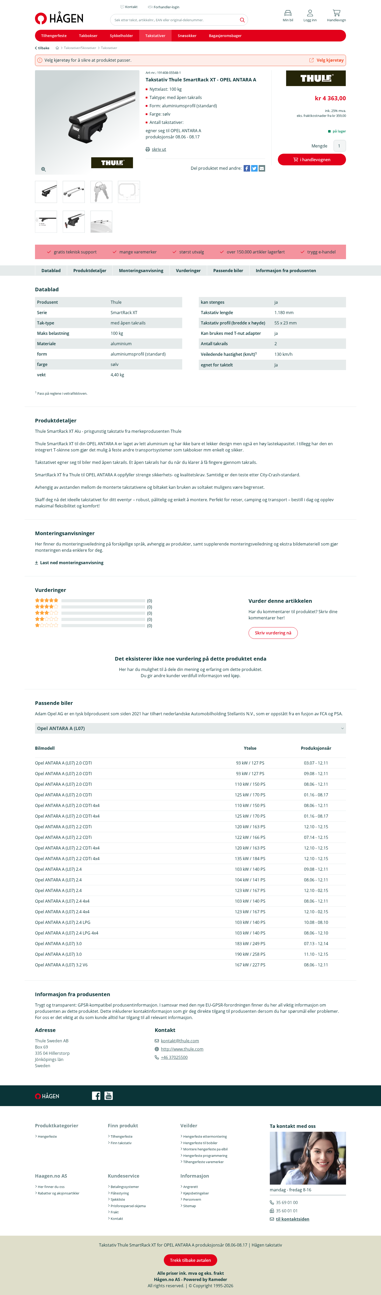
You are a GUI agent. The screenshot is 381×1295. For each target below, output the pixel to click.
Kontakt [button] (131, 6)
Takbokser (88, 35)
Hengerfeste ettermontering (205, 1136)
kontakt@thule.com (180, 1041)
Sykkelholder (121, 35)
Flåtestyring (120, 1193)
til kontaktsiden (292, 1219)
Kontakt (117, 1218)
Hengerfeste (47, 1136)
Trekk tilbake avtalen (190, 1260)
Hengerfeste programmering (205, 1155)
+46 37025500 (174, 1057)
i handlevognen (315, 159)
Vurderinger (188, 270)
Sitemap (189, 1206)
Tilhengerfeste (54, 35)
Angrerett (190, 1186)
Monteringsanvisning (141, 270)
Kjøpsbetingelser (196, 1193)
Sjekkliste (118, 1199)
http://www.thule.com (182, 1049)
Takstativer (155, 35)
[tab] (46, 192)
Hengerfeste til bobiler (200, 1143)
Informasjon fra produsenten (286, 270)
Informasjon (194, 1176)
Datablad (51, 270)
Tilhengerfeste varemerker (203, 1161)
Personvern (192, 1199)
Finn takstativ (121, 1143)
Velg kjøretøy (330, 60)
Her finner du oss (51, 1186)
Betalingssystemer (125, 1186)
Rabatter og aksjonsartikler (58, 1193)
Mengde (319, 146)
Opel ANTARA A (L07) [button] (61, 728)
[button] (310, 15)
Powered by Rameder (205, 1279)
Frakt (115, 1212)
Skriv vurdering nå (273, 633)
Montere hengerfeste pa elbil (205, 1149)
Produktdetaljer (89, 270)
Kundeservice (123, 1176)
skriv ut (159, 149)
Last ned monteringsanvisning (71, 562)
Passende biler (228, 270)
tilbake (43, 48)
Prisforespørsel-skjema (128, 1206)
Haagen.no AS (51, 1176)
